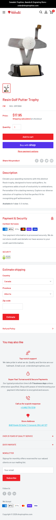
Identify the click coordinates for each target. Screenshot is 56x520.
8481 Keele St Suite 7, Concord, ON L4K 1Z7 (28, 425)
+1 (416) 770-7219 (28, 407)
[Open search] (40, 12)
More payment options (28, 151)
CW (4, 106)
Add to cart (28, 136)
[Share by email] (51, 160)
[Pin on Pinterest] (41, 160)
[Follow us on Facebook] (4, 493)
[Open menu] (4, 12)
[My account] (46, 12)
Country (6, 275)
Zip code (7, 300)
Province (7, 288)
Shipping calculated (22, 118)
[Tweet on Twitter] (46, 160)
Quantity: (7, 127)
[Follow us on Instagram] (9, 493)
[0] (51, 12)
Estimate (11, 317)
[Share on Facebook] (37, 160)
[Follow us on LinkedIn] (14, 493)
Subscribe (11, 478)
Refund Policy (9, 328)
